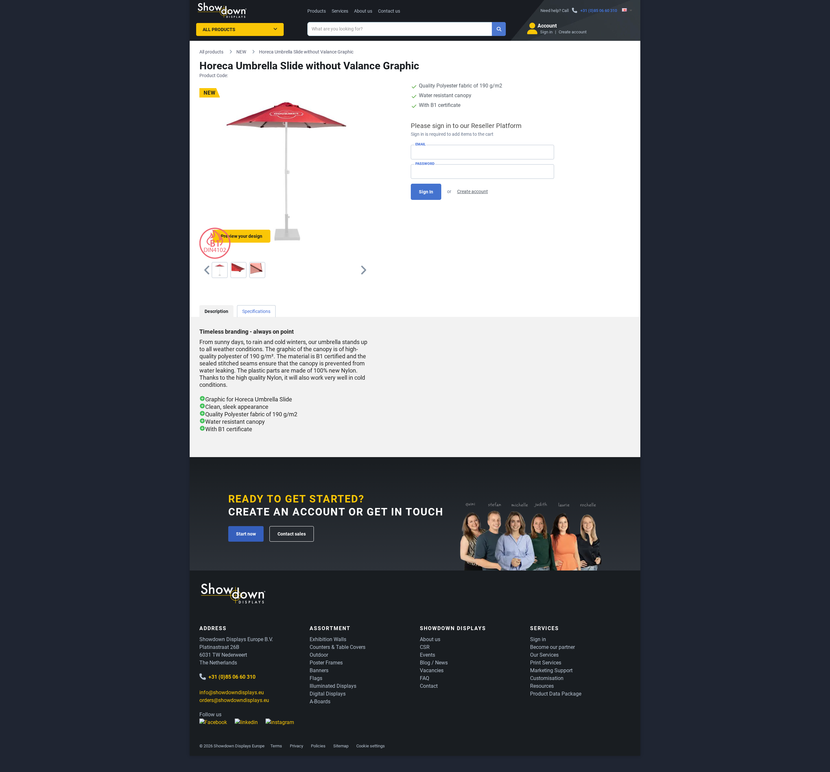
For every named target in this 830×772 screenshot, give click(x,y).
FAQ (424, 678)
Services (340, 11)
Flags (316, 678)
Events (427, 655)
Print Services (545, 663)
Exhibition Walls (328, 639)
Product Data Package (555, 694)
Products (316, 11)
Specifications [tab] (256, 311)
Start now (246, 533)
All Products (219, 29)
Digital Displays (328, 694)
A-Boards (320, 701)
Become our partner (552, 647)
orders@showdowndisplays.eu (234, 700)
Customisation (546, 678)
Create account (573, 31)
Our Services (544, 655)
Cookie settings (370, 745)
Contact (429, 686)
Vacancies (432, 670)
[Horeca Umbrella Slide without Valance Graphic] (220, 270)
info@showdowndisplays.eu (231, 692)
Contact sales (292, 533)
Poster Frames (326, 663)
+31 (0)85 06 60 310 (598, 10)
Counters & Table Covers (337, 647)
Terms (276, 745)
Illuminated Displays (333, 686)
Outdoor (319, 655)
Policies (318, 745)
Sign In (426, 191)
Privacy (296, 745)
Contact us (389, 11)
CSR (425, 647)
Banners (319, 670)
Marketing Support (551, 670)
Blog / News (434, 663)
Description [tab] (216, 311)
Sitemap (341, 745)
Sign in (546, 31)
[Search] (499, 29)
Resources (542, 686)
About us (363, 11)
